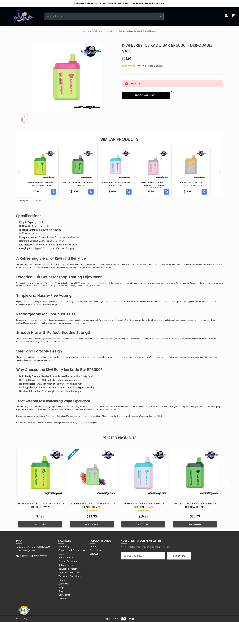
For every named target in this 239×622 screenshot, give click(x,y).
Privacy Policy (65, 557)
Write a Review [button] (155, 65)
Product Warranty (67, 561)
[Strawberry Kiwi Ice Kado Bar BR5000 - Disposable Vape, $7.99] (40, 472)
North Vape (96, 550)
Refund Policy (65, 565)
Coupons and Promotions (71, 550)
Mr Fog (93, 546)
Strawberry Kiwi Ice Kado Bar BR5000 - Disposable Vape (40, 505)
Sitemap (62, 598)
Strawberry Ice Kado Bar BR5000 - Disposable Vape (143, 505)
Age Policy (63, 546)
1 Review (38, 200)
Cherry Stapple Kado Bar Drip (108, 416)
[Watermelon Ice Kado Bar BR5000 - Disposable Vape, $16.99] (195, 472)
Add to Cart (40, 524)
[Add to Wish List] (44, 494)
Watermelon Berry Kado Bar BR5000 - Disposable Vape (92, 505)
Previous (9, 484)
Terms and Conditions (69, 576)
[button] (19, 172)
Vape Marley (51, 416)
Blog (60, 591)
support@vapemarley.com (33, 555)
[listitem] (40, 171)
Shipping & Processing (69, 572)
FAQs (61, 553)
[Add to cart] (53, 192)
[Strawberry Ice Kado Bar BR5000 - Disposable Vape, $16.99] (143, 472)
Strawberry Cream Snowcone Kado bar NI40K (143, 416)
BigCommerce (29, 619)
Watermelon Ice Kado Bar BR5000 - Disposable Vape (195, 505)
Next (226, 484)
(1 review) (141, 65)
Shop (60, 587)
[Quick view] (37, 494)
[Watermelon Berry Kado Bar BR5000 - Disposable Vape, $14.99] (92, 472)
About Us (63, 583)
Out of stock (91, 524)
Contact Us (64, 594)
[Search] (160, 16)
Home (61, 579)
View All (94, 553)
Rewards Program (67, 568)
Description (24, 200)
